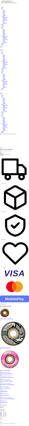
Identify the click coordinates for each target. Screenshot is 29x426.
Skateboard (3, 16)
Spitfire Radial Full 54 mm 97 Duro (5, 347)
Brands (2, 25)
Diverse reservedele (5, 39)
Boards (4, 18)
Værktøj (4, 22)
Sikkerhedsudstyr (5, 23)
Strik (3, 33)
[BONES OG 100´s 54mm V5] (4, 393)
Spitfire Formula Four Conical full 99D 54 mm (7, 398)
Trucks (4, 41)
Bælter (4, 10)
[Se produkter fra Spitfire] (1, 147)
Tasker (2, 43)
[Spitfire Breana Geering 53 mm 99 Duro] (5, 372)
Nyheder (3, 7)
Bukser (4, 29)
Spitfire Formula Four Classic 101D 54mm (6, 377)
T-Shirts (4, 35)
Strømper (4, 14)
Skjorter (4, 13)
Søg (0, 50)
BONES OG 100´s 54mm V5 (4, 395)
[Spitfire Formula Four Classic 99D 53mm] (4, 317)
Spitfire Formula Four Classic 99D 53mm (6, 318)
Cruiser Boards (5, 19)
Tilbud (2, 27)
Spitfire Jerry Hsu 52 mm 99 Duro (5, 370)
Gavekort (3, 24)
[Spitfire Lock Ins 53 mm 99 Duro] (4, 386)
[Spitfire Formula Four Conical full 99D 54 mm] (6, 397)
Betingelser (14, 423)
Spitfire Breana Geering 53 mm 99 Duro (6, 373)
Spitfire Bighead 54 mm (3, 391)
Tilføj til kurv (1, 153)
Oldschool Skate (5, 37)
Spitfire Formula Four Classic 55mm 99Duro (7, 384)
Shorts (4, 12)
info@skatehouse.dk (2, 408)
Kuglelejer (4, 21)
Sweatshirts (4, 15)
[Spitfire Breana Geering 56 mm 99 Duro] (5, 379)
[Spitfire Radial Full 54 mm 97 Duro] (13, 346)
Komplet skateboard (5, 17)
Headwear (4, 11)
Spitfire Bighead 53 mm (3, 402)
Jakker (4, 31)
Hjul (3, 20)
